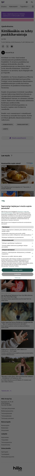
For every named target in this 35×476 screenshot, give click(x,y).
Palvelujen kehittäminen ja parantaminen (13, 237)
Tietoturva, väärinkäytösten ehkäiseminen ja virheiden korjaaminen (16, 253)
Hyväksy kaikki (17, 270)
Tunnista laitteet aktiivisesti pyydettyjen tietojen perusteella (15, 246)
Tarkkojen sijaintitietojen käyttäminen (12, 243)
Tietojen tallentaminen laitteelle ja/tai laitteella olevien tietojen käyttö (17, 230)
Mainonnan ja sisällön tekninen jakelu (12, 256)
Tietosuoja (17, 278)
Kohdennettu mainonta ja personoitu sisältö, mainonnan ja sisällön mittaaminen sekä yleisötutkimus (16, 234)
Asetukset (17, 274)
